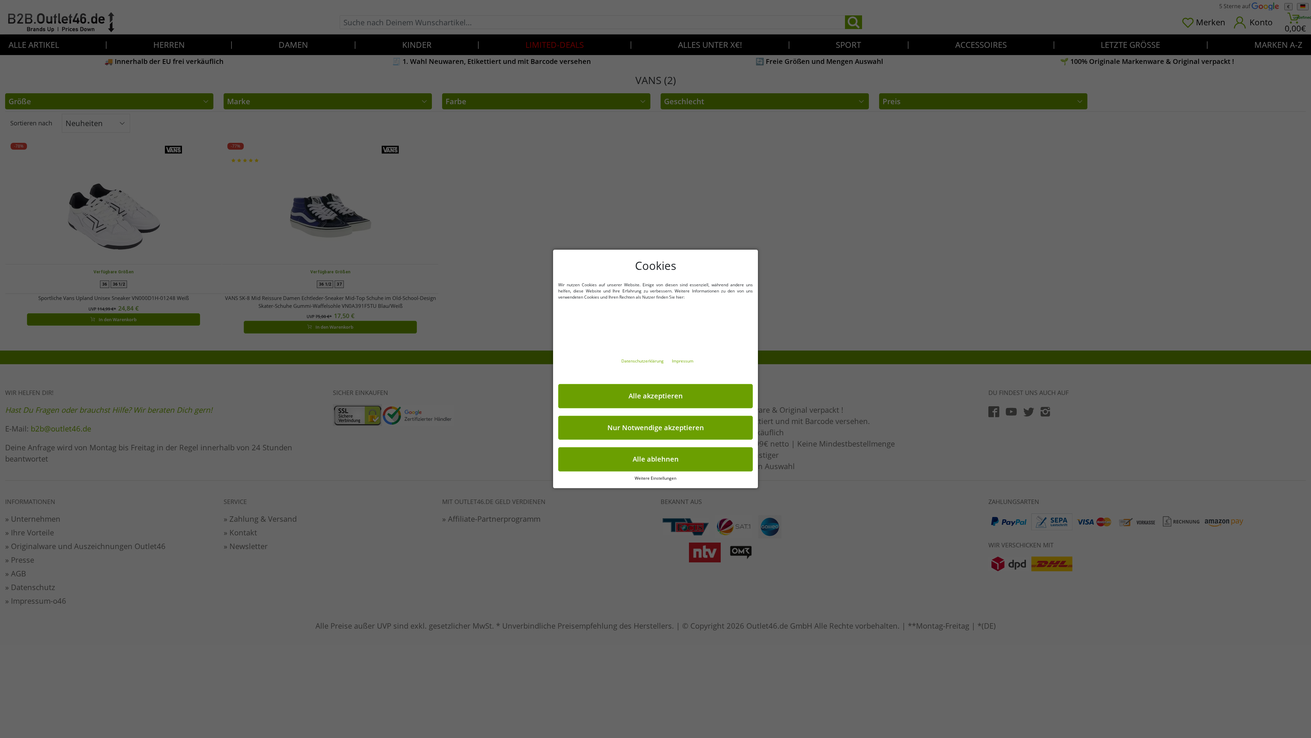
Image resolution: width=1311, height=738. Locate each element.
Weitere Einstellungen (655, 478)
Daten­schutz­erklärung (643, 361)
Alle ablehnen (656, 459)
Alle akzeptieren (656, 395)
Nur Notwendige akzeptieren (655, 427)
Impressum (682, 361)
